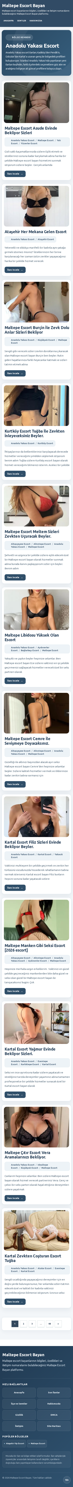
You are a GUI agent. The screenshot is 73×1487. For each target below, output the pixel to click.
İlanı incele (15, 173)
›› (58, 1324)
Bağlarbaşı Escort (30, 650)
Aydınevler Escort (37, 961)
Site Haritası (54, 1426)
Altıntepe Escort (42, 544)
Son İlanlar (54, 1392)
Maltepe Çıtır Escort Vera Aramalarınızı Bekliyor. (27, 1154)
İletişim (19, 1426)
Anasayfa (9, 21)
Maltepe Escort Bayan (23, 5)
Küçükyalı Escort (46, 340)
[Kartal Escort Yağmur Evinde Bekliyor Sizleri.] (36, 1023)
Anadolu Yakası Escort (22, 140)
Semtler (21, 21)
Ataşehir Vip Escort (15, 1443)
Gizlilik (19, 1415)
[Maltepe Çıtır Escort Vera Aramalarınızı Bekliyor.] (36, 1127)
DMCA (54, 1415)
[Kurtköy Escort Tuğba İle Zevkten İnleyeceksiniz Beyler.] (36, 405)
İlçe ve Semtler (19, 1403)
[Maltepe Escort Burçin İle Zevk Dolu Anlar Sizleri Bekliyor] (36, 302)
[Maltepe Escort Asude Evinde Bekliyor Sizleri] (36, 102)
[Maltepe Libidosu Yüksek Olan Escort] (36, 609)
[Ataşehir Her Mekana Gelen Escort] (36, 206)
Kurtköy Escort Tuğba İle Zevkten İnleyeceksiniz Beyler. (35, 433)
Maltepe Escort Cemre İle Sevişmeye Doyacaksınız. (27, 741)
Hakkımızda (36, 21)
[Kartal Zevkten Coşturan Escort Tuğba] (36, 1230)
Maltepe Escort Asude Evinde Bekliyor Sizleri (31, 130)
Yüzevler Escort (29, 143)
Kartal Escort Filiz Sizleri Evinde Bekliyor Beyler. (33, 844)
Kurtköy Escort (45, 443)
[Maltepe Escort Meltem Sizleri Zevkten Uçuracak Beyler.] (36, 506)
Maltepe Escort (46, 140)
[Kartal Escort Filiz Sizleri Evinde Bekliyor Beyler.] (36, 816)
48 (49, 1324)
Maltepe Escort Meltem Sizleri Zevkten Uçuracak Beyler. (32, 533)
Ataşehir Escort (46, 239)
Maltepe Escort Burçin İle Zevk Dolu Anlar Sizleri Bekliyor (37, 329)
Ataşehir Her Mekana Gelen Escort (36, 232)
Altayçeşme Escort (20, 544)
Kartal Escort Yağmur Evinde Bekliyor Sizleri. (30, 1051)
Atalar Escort (45, 1268)
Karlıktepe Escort (30, 1064)
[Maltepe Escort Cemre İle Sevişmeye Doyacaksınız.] (36, 713)
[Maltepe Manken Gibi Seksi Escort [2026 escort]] (36, 920)
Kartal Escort (44, 854)
